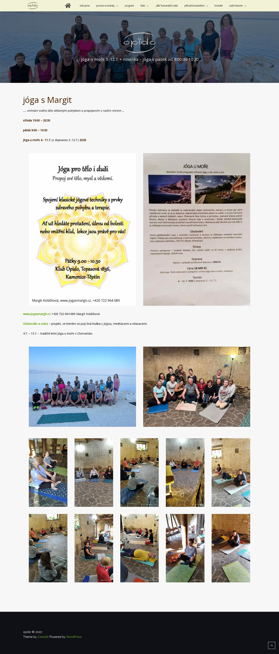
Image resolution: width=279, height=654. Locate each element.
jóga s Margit (47, 99)
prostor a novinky (105, 5)
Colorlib (43, 636)
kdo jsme (85, 5)
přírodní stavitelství (194, 5)
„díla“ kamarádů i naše (166, 5)
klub (143, 5)
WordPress (73, 636)
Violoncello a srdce (35, 324)
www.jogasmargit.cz (37, 314)
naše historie (236, 5)
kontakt (218, 5)
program (129, 5)
